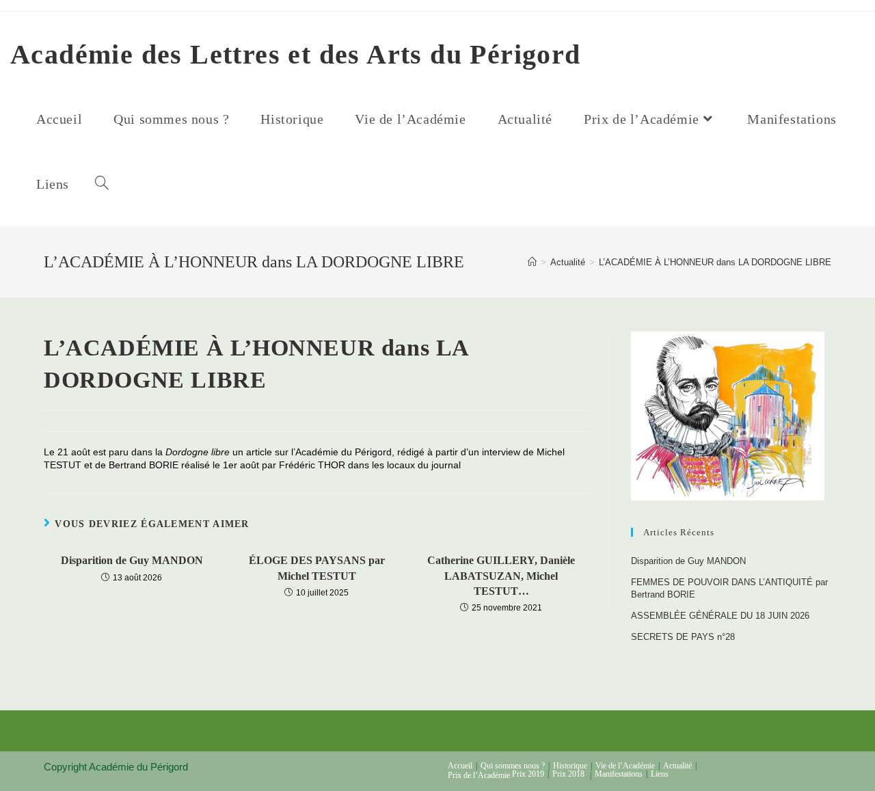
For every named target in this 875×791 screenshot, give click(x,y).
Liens (660, 774)
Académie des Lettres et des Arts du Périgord (295, 54)
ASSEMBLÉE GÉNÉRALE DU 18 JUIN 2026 (720, 616)
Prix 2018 (568, 774)
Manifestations (619, 774)
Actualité (677, 765)
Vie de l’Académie (625, 765)
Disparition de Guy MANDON (132, 560)
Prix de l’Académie (479, 775)
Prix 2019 (528, 774)
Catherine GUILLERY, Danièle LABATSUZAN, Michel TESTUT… (501, 575)
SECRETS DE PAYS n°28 (683, 637)
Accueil (460, 765)
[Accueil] (532, 262)
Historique (570, 765)
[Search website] (102, 184)
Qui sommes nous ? (513, 765)
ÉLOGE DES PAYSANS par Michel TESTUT (317, 567)
